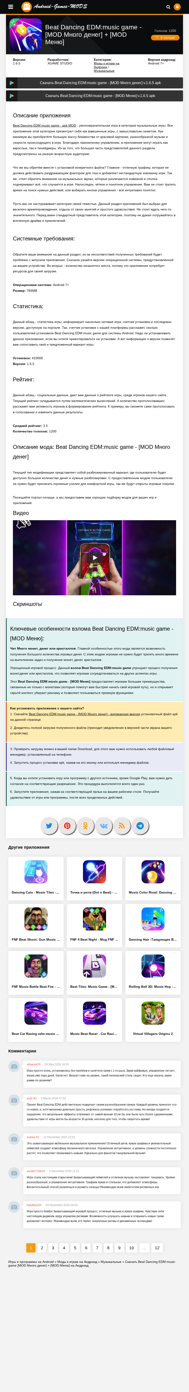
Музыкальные (104, 71)
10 (131, 1248)
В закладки (168, 37)
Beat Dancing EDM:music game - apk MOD (44, 125)
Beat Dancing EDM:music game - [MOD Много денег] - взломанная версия (84, 714)
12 (157, 1248)
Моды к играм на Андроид (106, 65)
